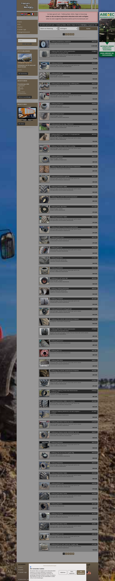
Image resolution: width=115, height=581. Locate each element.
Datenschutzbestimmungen (49, 565)
